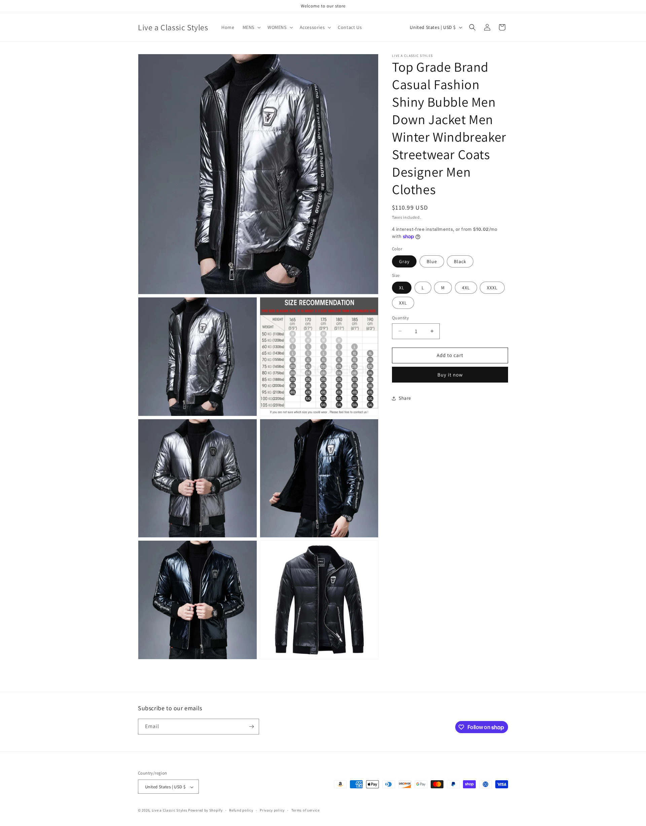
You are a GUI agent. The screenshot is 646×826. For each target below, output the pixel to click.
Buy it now (450, 374)
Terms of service (305, 810)
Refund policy (241, 810)
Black (460, 261)
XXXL (492, 288)
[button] (251, 27)
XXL (403, 303)
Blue (432, 261)
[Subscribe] (251, 726)
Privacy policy (272, 810)
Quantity (400, 318)
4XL (466, 288)
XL (401, 288)
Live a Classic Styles (169, 810)
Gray (404, 261)
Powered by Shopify (205, 810)
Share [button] (405, 398)
